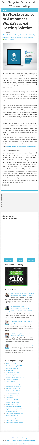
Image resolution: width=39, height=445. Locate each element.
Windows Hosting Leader (13, 420)
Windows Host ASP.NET (12, 416)
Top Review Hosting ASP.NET (14, 409)
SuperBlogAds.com (23, 443)
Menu (4, 10)
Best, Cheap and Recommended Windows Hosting (21, 440)
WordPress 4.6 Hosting (27, 37)
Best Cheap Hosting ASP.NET (14, 366)
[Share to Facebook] (8, 185)
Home (20, 260)
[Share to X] (7, 185)
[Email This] (3, 185)
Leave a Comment (9, 39)
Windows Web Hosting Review (14, 422)
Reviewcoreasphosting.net (13, 406)
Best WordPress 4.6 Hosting (11, 35)
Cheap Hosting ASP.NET (12, 372)
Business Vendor (10, 370)
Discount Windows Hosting (13, 386)
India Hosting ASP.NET (12, 400)
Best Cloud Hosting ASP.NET (13, 368)
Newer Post (8, 260)
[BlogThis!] (5, 185)
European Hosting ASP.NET (13, 388)
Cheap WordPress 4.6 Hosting (27, 35)
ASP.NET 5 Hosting (11, 363)
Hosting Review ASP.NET (12, 395)
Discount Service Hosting (13, 384)
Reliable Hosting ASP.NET (13, 402)
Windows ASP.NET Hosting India (14, 413)
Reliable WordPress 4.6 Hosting (12, 37)
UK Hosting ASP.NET (11, 411)
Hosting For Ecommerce (12, 393)
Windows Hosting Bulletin (13, 418)
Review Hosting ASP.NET (12, 404)
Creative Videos (10, 382)
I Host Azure (9, 397)
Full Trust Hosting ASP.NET (13, 391)
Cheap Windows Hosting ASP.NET (15, 377)
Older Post (31, 260)
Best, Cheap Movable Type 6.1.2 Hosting (22, 345)
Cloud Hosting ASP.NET (12, 379)
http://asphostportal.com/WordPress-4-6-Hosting (20, 146)
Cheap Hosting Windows (12, 375)
